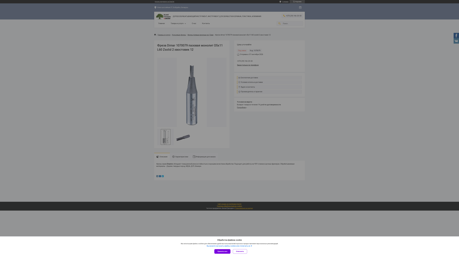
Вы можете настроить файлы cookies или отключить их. (229, 246)
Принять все (222, 251)
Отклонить (240, 251)
